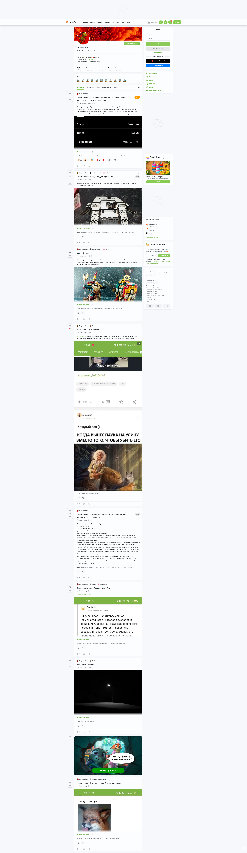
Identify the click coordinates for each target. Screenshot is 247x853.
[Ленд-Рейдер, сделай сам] (117, 177)
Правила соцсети (163, 270)
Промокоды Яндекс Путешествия (155, 289)
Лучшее (92, 22)
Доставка (117, 156)
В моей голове (89, 721)
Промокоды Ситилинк (152, 293)
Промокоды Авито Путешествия (155, 295)
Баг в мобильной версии (88, 329)
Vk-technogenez (95, 232)
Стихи (82, 721)
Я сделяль (114, 232)
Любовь (79, 643)
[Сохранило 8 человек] (84, 166)
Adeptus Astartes (109, 308)
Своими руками (105, 232)
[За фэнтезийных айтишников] (87, 80)
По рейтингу (90, 87)
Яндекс (94, 156)
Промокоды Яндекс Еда (152, 291)
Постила (148, 297)
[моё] (98, 87)
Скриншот (95, 643)
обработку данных (159, 261)
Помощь (148, 270)
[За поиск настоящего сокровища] (96, 80)
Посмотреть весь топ (152, 237)
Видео (97, 493)
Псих (119, 567)
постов (90, 59)
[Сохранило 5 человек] (83, 654)
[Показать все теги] (135, 156)
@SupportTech (81, 336)
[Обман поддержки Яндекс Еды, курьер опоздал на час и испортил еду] (107, 100)
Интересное (90, 567)
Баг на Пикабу (81, 493)
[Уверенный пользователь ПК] (106, 80)
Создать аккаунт (158, 48)
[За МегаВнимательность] (119, 80)
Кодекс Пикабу (150, 272)
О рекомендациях (163, 272)
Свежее (99, 22)
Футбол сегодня (150, 299)
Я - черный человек (85, 664)
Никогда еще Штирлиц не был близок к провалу (99, 783)
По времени (80, 87)
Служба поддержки (127, 156)
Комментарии (106, 87)
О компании (162, 274)
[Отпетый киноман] (101, 80)
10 (138, 97)
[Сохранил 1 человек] (83, 319)
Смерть (129, 567)
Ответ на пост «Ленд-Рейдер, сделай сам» (96, 177)
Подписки (107, 22)
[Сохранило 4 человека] (83, 242)
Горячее (85, 22)
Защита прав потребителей (105, 156)
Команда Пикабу (151, 274)
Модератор (80, 838)
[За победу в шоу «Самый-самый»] (92, 80)
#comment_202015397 (84, 595)
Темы (128, 22)
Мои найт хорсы (84, 253)
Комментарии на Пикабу (115, 643)
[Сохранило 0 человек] (83, 503)
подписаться (164, 255)
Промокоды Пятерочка (152, 286)
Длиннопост (131, 232)
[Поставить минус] (70, 99)
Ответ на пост (123, 232)
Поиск (116, 87)
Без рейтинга (90, 493)
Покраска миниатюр (87, 308)
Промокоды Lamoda (151, 282)
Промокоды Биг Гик (151, 280)
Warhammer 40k (85, 232)
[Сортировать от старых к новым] (139, 87)
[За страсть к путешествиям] (124, 80)
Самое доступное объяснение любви (93, 588)
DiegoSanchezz (83, 93)
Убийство (113, 567)
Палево (118, 838)
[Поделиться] (89, 166)
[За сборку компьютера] (110, 80)
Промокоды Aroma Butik (152, 288)
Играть (158, 182)
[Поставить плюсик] (70, 93)
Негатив (124, 567)
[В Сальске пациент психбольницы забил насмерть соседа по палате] (104, 517)
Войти (177, 22)
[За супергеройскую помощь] (82, 80)
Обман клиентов (86, 156)
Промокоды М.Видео (152, 284)
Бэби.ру (148, 301)
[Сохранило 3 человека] (83, 849)
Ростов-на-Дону (105, 567)
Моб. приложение (151, 276)
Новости (83, 567)
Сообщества (115, 22)
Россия (97, 567)
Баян (124, 643)
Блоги (123, 22)
